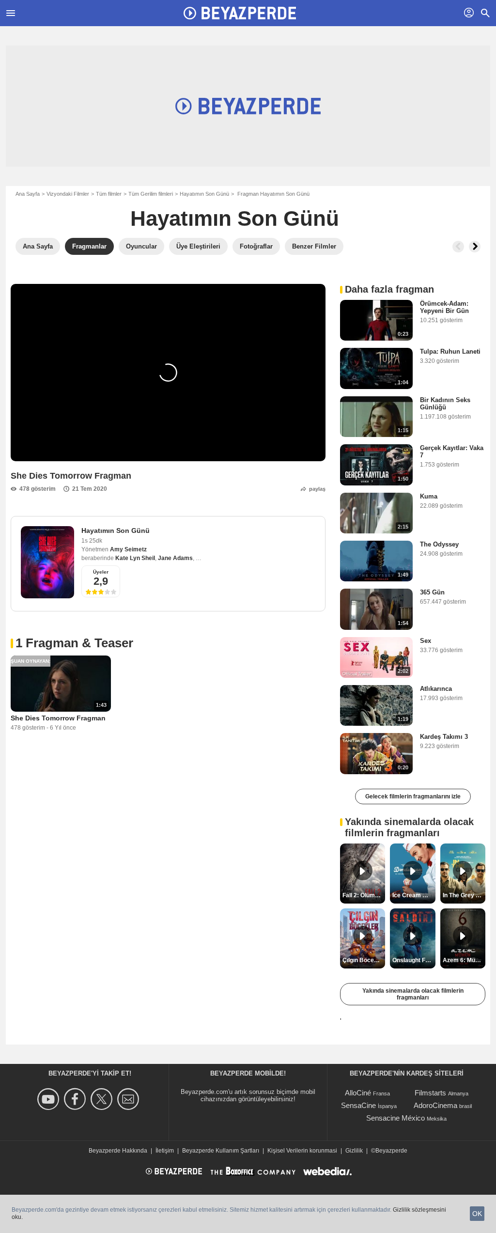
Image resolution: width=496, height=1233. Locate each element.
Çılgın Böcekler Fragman (363, 960)
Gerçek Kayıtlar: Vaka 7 (451, 451)
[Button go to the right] (474, 246)
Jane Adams (175, 558)
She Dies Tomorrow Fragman (58, 718)
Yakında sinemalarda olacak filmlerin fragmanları (413, 994)
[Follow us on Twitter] (103, 1099)
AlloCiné (358, 1093)
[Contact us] (129, 1099)
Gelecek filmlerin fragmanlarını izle (413, 796)
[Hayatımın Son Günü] (47, 562)
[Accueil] (240, 13)
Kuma (428, 496)
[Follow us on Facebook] (76, 1099)
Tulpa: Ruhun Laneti (450, 351)
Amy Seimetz (128, 549)
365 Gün (432, 592)
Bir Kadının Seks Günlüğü (445, 403)
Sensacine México (395, 1118)
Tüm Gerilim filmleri (150, 194)
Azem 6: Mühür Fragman (464, 960)
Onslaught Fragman (413, 960)
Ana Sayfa (28, 194)
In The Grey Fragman (464, 895)
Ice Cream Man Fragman (413, 895)
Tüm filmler (109, 194)
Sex (425, 640)
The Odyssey (439, 544)
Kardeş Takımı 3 (444, 736)
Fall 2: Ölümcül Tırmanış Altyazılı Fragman (363, 895)
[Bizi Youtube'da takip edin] (49, 1099)
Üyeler (100, 572)
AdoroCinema (435, 1105)
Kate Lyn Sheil (135, 558)
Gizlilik (354, 1150)
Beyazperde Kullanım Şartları (220, 1150)
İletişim (164, 1150)
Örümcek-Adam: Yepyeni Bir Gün (444, 307)
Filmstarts (430, 1093)
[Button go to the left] (458, 246)
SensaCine (358, 1105)
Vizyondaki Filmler (67, 194)
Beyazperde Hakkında (118, 1150)
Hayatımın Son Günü (204, 194)
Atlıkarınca (436, 688)
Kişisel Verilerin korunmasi (302, 1150)
